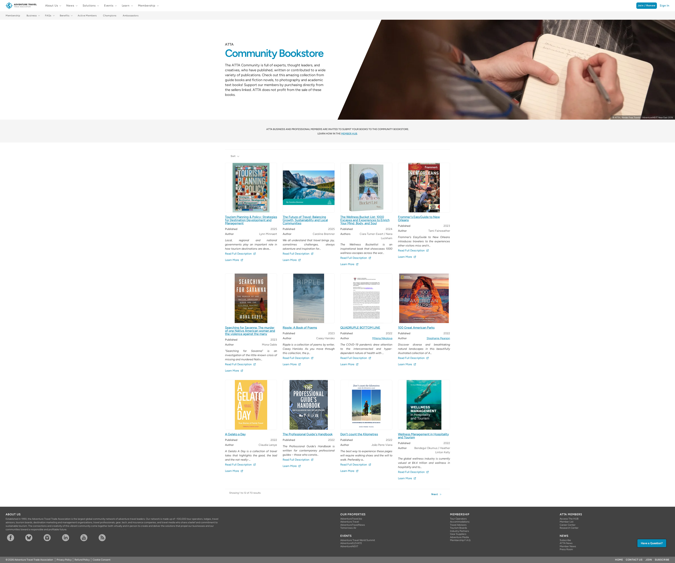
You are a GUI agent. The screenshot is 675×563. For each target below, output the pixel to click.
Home (619, 559)
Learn (126, 5)
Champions (109, 15)
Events (108, 5)
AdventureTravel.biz (351, 518)
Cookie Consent (101, 559)
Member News (568, 546)
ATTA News (566, 543)
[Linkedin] (70, 537)
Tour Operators (458, 518)
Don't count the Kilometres (359, 434)
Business (32, 15)
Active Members (87, 15)
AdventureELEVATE (351, 543)
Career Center (568, 524)
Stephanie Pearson (438, 338)
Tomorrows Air (348, 527)
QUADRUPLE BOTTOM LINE (360, 327)
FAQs (48, 15)
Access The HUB (569, 518)
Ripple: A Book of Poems (300, 327)
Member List (566, 521)
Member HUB (349, 133)
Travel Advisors (458, 524)
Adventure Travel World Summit (357, 540)
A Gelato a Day (235, 434)
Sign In (664, 5)
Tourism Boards (458, 527)
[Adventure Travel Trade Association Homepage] (21, 5)
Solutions (89, 5)
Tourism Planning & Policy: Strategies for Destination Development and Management (251, 220)
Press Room (566, 549)
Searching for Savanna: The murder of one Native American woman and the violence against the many (250, 331)
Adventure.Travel (349, 521)
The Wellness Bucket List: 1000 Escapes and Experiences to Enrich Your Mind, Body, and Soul (365, 220)
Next (434, 494)
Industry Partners (459, 531)
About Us (51, 5)
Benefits (64, 15)
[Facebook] (15, 537)
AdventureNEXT (349, 546)
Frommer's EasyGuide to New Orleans (419, 218)
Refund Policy (82, 559)
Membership (146, 5)
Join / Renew (647, 5)
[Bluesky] (33, 537)
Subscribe (565, 540)
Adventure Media (459, 537)
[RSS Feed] (107, 537)
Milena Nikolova (382, 338)
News (70, 5)
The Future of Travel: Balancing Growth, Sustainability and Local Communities (305, 220)
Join (648, 559)
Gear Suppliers (458, 534)
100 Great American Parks (416, 327)
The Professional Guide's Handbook (308, 434)
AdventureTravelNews (352, 524)
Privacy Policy (64, 559)
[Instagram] (52, 537)
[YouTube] (88, 537)
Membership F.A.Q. (460, 540)
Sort (233, 156)
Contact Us (634, 559)
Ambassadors (130, 15)
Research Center (569, 527)
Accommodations (460, 521)
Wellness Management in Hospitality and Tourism (423, 436)
